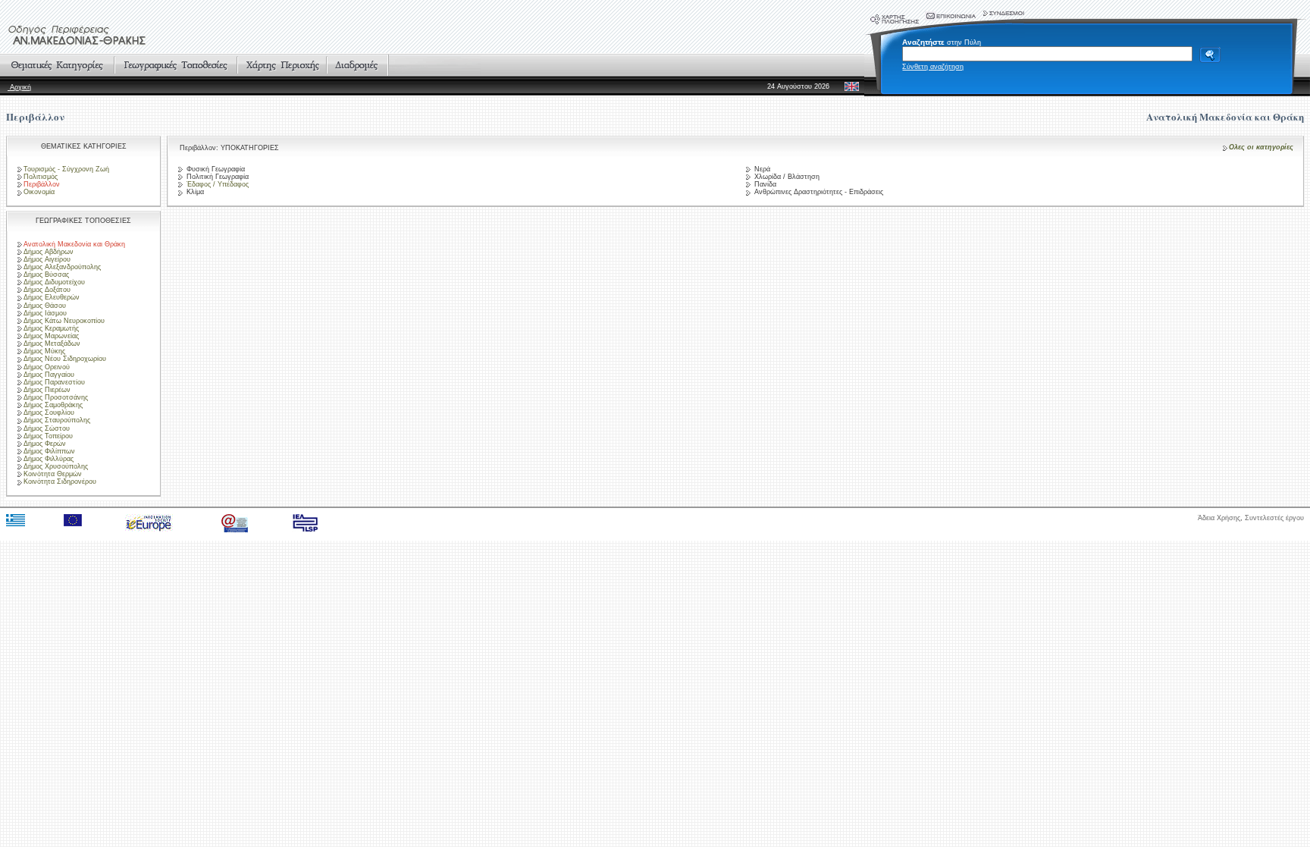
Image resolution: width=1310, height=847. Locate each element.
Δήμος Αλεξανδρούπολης (62, 267)
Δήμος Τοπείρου (48, 436)
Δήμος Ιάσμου (45, 313)
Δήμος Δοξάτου (47, 289)
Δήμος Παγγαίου (49, 374)
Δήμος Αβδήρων (49, 252)
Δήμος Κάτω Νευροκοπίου (64, 321)
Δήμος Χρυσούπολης (56, 466)
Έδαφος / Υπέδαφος (216, 184)
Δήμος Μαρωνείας (51, 336)
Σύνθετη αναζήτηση (933, 67)
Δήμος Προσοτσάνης (56, 397)
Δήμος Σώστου (47, 428)
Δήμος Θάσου (45, 305)
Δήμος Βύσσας (46, 274)
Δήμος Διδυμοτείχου (54, 282)
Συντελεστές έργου (1274, 518)
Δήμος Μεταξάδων (52, 343)
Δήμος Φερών (45, 443)
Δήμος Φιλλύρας (49, 459)
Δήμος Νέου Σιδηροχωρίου (65, 358)
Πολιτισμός (41, 176)
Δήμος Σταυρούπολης (57, 420)
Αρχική (19, 87)
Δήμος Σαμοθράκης (53, 405)
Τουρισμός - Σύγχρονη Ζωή (66, 169)
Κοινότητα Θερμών (53, 474)
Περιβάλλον (35, 116)
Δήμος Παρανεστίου (54, 382)
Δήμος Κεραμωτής (51, 328)
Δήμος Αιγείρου (47, 259)
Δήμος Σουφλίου (49, 412)
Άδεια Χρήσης (1219, 518)
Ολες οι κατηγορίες (1261, 147)
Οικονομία (39, 192)
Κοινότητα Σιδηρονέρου (60, 481)
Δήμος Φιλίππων (49, 451)
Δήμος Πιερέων (47, 390)
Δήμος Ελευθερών (52, 297)
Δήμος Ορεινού (47, 367)
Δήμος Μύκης (44, 351)
